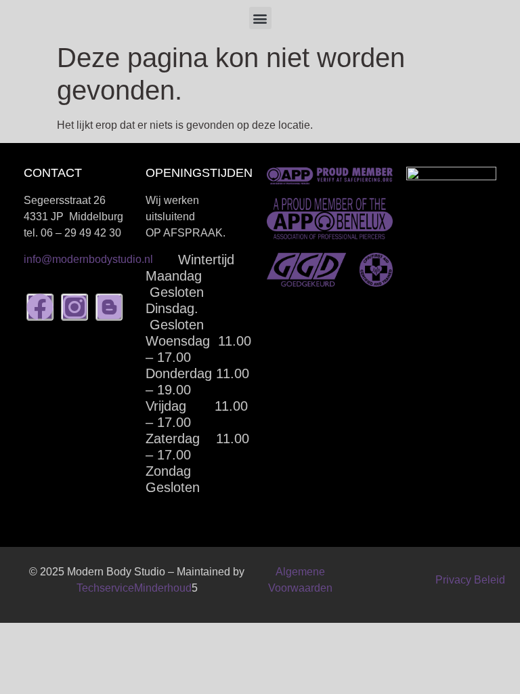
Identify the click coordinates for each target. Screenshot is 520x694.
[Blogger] (109, 307)
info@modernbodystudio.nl (88, 259)
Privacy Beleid (470, 580)
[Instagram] (74, 307)
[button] (260, 18)
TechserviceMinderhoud (134, 588)
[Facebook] (39, 307)
